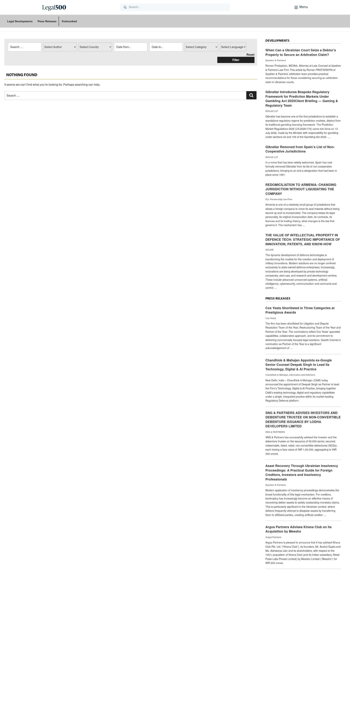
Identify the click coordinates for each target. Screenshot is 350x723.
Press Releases (47, 21)
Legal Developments (20, 21)
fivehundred (69, 21)
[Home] (78, 7)
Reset (250, 54)
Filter (235, 60)
